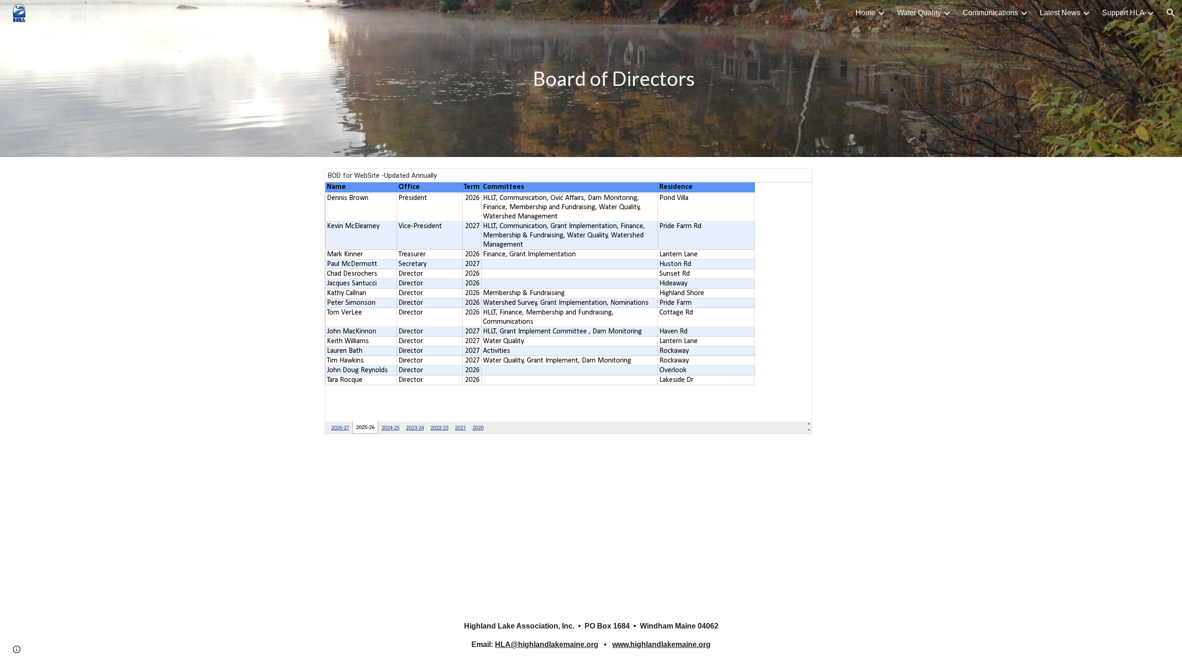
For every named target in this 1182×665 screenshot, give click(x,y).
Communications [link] (990, 13)
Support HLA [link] (1123, 13)
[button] (1171, 13)
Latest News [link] (1060, 13)
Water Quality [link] (919, 13)
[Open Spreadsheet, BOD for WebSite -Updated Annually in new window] (795, 180)
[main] (614, 78)
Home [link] (865, 13)
